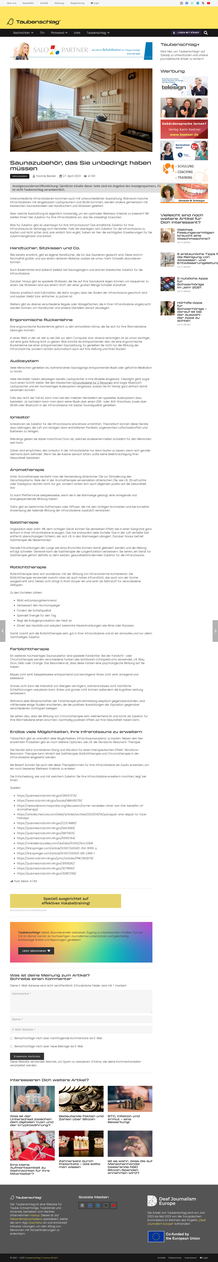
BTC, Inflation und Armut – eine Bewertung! (124, 1119)
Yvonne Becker (46, 176)
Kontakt (44, 3)
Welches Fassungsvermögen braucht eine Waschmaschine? (195, 234)
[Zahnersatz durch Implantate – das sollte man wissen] (81, 1144)
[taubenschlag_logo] (34, 21)
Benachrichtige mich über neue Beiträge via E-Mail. (48, 1046)
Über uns (11, 3)
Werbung (59, 3)
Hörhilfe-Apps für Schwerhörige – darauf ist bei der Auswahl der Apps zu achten (192, 311)
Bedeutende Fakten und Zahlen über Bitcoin (81, 1117)
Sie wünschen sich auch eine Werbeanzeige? (28, 910)
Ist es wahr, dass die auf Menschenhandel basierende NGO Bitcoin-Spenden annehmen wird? (130, 1167)
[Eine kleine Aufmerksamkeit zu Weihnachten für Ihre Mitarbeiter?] (32, 1145)
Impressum (191, 1257)
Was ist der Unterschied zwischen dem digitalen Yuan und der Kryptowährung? (31, 1120)
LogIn (96, 3)
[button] (32, 32)
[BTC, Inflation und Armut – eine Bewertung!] (130, 1099)
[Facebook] (187, 3)
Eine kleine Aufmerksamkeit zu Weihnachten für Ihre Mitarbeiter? (30, 1169)
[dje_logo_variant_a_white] (171, 1200)
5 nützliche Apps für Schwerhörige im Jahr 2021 (192, 282)
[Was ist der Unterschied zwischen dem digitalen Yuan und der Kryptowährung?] (32, 1099)
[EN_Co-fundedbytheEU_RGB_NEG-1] (174, 1237)
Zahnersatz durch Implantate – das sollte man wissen (79, 1164)
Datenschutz (175, 1257)
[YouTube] (208, 3)
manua (35, 1215)
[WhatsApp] (192, 3)
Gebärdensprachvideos (26, 1219)
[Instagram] (181, 3)
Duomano (35, 1223)
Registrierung (77, 3)
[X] (203, 3)
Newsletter (28, 3)
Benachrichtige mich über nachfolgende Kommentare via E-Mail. (58, 1038)
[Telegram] (197, 3)
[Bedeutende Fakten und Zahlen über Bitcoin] (81, 1099)
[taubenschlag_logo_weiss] (26, 1197)
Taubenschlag (32, 1257)
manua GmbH (50, 1257)
